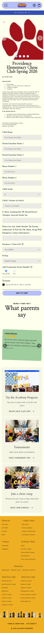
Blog (3, 534)
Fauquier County (7, 604)
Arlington (5, 587)
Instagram (5, 549)
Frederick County (26, 581)
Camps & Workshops (29, 531)
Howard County (26, 584)
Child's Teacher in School (13, 200)
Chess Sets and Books (28, 559)
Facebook (5, 545)
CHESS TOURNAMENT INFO (20, 458)
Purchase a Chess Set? (11, 244)
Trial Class (25, 524)
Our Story (5, 524)
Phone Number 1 (9, 166)
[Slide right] (40, 38)
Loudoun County (26, 587)
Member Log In (16, 570)
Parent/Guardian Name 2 (12, 155)
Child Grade (7, 189)
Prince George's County (28, 594)
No (14, 274)
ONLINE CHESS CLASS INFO (20, 411)
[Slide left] (4, 38)
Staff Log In (5, 570)
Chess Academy (27, 528)
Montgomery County (27, 591)
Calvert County (7, 594)
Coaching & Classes (28, 534)
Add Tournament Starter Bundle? (16, 267)
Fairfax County (6, 601)
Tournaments (25, 556)
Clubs (23, 545)
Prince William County (28, 598)
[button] (39, 5)
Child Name (7, 132)
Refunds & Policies (29, 570)
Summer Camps (26, 549)
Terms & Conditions (15, 624)
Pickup (5, 256)
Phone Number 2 (9, 178)
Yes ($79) (6, 274)
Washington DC (26, 601)
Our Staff (5, 528)
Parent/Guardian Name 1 (12, 143)
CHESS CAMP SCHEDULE (19, 507)
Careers (4, 531)
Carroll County (6, 598)
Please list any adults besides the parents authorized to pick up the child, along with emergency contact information (22, 230)
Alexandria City (7, 581)
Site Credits (31, 624)
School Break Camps (28, 552)
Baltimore (5, 591)
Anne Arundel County (9, 584)
